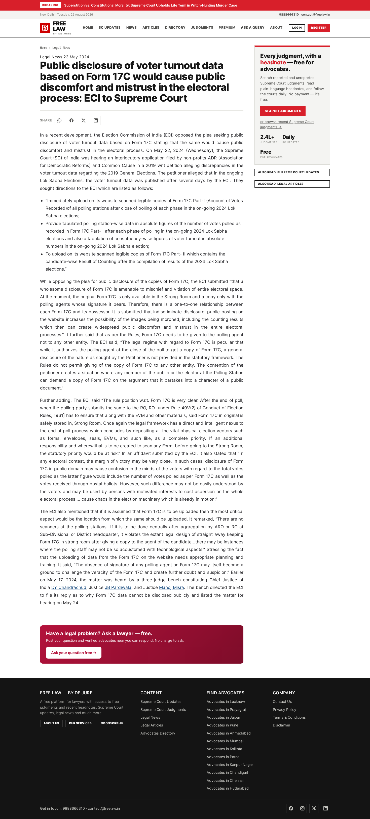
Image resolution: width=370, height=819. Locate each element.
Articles (151, 28)
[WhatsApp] (59, 120)
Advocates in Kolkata (224, 749)
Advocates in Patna (223, 757)
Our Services (80, 723)
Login (297, 27)
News (131, 28)
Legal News (61, 48)
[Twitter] (313, 808)
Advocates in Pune (222, 725)
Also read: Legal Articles (281, 184)
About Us (51, 723)
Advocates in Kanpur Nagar (230, 764)
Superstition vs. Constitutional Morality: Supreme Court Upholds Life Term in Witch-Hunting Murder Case (150, 5)
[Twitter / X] (83, 120)
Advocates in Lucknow (226, 701)
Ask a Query (253, 28)
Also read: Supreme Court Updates (288, 172)
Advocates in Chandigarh (228, 772)
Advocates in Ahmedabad (229, 733)
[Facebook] (71, 120)
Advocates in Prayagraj (226, 709)
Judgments (202, 28)
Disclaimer (281, 725)
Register (318, 27)
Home (88, 28)
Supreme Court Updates (160, 701)
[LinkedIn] (95, 120)
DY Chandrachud (68, 587)
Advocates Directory (157, 733)
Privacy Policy (284, 709)
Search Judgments (283, 111)
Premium (227, 28)
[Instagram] (302, 808)
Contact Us (282, 701)
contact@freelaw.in (315, 14)
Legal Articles (151, 725)
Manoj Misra (171, 587)
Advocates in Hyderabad (228, 788)
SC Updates (110, 28)
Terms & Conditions (289, 717)
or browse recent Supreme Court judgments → (287, 124)
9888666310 (289, 14)
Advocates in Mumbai (225, 741)
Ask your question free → (73, 652)
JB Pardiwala (118, 587)
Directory (175, 28)
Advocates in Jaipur (223, 717)
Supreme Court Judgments (163, 709)
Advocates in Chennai (225, 780)
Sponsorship (112, 723)
